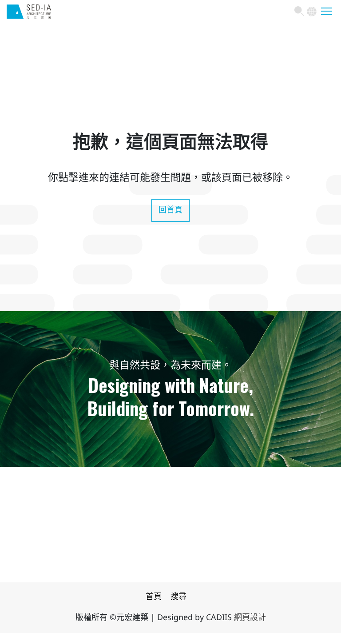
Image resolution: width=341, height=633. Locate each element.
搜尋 (178, 597)
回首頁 (170, 210)
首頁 (154, 597)
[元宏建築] (29, 15)
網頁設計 (250, 617)
